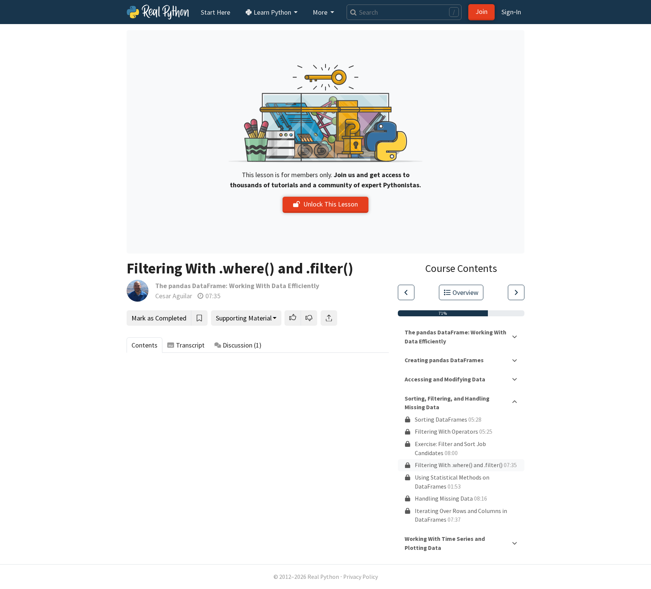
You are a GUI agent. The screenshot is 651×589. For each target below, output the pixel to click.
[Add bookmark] (199, 318)
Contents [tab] (144, 345)
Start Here (215, 12)
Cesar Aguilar (173, 295)
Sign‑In (511, 12)
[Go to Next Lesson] (516, 292)
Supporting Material (244, 318)
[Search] (352, 12)
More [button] (321, 12)
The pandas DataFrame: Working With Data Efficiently (237, 285)
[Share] (329, 318)
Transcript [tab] (190, 345)
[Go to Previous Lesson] (406, 292)
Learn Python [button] (272, 12)
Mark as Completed (158, 318)
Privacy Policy (360, 576)
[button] (292, 318)
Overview (465, 292)
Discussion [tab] (242, 345)
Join (481, 11)
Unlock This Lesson (330, 204)
